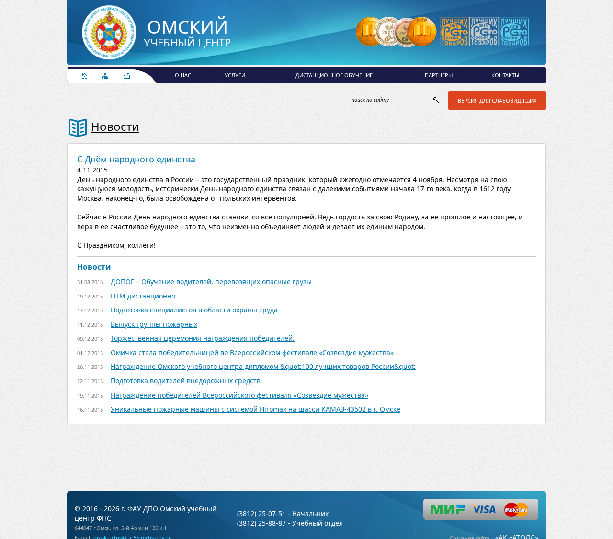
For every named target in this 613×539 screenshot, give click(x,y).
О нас (183, 75)
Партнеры (439, 75)
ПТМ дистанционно (143, 295)
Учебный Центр (187, 33)
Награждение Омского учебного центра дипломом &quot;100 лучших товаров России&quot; (263, 366)
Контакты (505, 75)
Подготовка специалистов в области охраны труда (194, 309)
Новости (115, 126)
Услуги (235, 75)
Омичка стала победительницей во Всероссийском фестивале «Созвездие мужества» (252, 352)
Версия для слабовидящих (497, 100)
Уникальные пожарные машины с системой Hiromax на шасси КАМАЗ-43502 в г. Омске (255, 408)
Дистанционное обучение (334, 75)
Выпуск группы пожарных (154, 324)
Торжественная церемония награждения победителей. (203, 338)
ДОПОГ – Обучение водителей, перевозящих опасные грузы (211, 281)
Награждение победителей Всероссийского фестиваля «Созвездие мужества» (239, 395)
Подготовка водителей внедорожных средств (186, 380)
